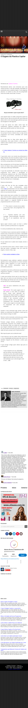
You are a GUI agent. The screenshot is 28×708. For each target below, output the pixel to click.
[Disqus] (14, 432)
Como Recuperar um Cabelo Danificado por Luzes (13, 642)
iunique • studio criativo (14, 669)
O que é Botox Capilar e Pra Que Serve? (11, 629)
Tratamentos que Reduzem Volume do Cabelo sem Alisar (13, 649)
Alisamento (6, 388)
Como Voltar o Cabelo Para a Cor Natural (11, 622)
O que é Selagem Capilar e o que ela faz (11, 608)
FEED (5, 188)
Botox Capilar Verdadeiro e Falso (9, 601)
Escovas (11, 388)
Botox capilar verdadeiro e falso (11, 254)
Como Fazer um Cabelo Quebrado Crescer (11, 636)
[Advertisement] (14, 15)
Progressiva (16, 388)
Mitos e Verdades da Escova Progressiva (11, 616)
